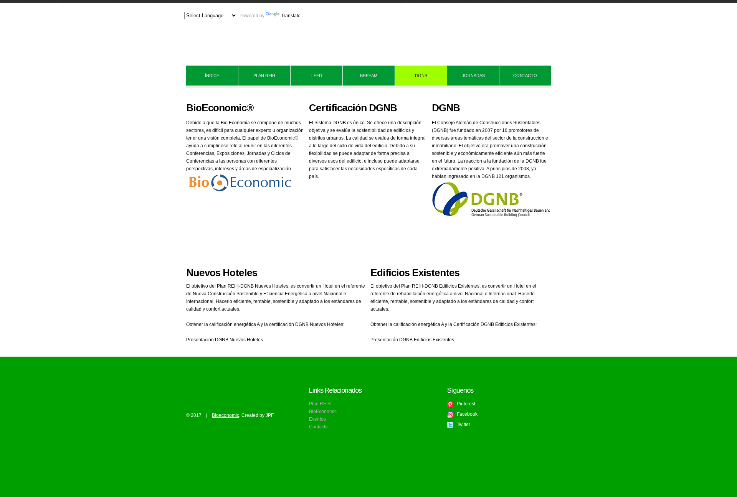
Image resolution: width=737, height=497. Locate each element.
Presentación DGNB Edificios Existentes (412, 339)
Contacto (318, 427)
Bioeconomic (225, 415)
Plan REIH (320, 403)
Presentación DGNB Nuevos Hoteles (224, 339)
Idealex (263, 35)
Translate (291, 15)
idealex (204, 386)
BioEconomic (323, 411)
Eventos (317, 419)
